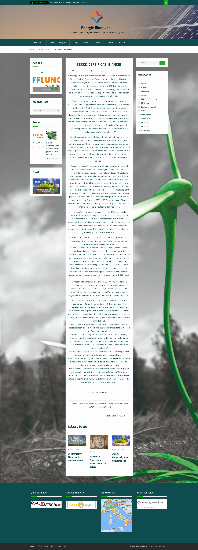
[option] (70, 2)
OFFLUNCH (46, 90)
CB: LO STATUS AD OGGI (116, 416)
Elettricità (145, 103)
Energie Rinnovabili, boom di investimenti (120, 457)
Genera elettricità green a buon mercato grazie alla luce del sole (52, 143)
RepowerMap (38, 43)
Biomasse (145, 91)
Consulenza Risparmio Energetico (46, 84)
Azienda (97, 43)
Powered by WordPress (138, 546)
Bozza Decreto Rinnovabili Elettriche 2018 (75, 457)
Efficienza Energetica (58, 43)
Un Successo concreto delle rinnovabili (64, 2)
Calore (143, 95)
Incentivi (109, 43)
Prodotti (122, 43)
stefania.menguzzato (100, 71)
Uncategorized (118, 71)
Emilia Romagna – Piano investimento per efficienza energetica (46, 183)
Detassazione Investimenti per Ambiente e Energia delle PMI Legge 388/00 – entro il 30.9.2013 (100, 405)
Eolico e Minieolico (148, 111)
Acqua (143, 83)
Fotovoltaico (146, 115)
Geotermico (145, 118)
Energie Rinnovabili (97, 27)
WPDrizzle (164, 546)
